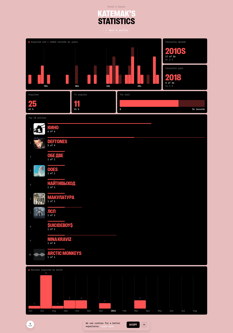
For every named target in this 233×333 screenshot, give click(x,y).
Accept (133, 324)
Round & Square (116, 7)
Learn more (107, 326)
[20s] (138, 65)
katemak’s (117, 14)
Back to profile (118, 30)
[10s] (107, 65)
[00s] (76, 65)
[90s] (45, 65)
